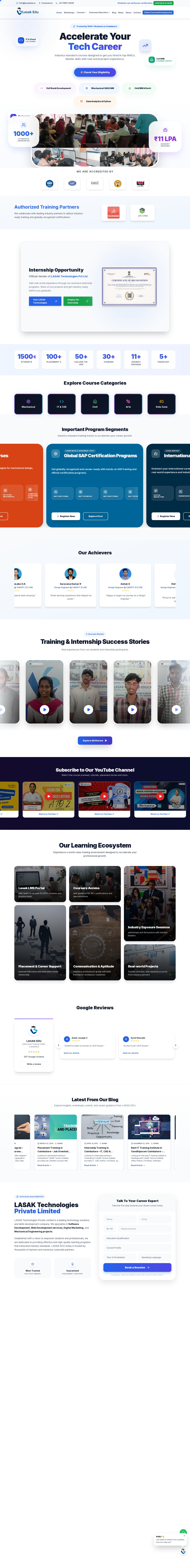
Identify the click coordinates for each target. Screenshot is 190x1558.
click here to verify (163, 3)
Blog (114, 12)
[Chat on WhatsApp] (183, 1532)
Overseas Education (98, 12)
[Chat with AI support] (183, 1551)
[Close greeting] (184, 1535)
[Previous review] (58, 1045)
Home (59, 12)
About (128, 12)
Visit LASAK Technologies (40, 301)
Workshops (69, 12)
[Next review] (176, 1045)
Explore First (107, 516)
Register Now (79, 516)
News (121, 12)
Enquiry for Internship (73, 301)
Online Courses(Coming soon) (158, 12)
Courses (81, 12)
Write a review (34, 1064)
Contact (137, 12)
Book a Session (135, 1267)
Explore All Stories (93, 740)
